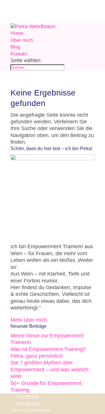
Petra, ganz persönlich (36, 356)
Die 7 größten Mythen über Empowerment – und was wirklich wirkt (49, 369)
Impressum (41, 410)
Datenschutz (20, 410)
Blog (15, 47)
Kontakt (18, 54)
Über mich (21, 40)
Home (16, 33)
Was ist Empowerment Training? (48, 349)
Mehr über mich (28, 320)
